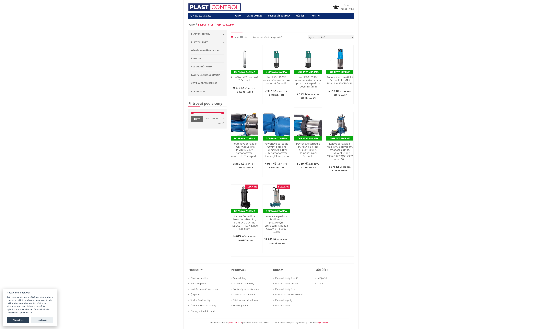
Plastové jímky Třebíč (286, 278)
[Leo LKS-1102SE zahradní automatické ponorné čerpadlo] (276, 58)
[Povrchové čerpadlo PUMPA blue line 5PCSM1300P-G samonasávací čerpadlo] (308, 125)
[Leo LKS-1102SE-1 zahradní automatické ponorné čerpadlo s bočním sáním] (308, 58)
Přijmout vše (18, 320)
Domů (191, 24)
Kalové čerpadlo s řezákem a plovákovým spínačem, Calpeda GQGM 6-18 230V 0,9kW (276, 224)
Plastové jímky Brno (285, 289)
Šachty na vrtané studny (203, 305)
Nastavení (42, 320)
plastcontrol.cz (235, 322)
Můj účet (322, 278)
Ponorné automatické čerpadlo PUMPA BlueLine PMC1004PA (340, 80)
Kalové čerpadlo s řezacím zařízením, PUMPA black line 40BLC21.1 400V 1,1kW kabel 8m (244, 222)
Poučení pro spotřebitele (246, 289)
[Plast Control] (214, 7)
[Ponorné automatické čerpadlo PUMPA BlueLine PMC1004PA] (339, 58)
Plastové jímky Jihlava (286, 283)
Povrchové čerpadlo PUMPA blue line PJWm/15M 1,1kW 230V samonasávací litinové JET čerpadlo (276, 150)
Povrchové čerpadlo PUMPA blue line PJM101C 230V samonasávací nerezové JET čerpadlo (244, 150)
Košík (320, 283)
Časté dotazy (239, 278)
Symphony (323, 322)
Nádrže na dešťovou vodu (204, 289)
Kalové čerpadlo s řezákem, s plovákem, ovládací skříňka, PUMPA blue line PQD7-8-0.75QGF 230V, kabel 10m (339, 151)
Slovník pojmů (240, 305)
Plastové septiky (199, 278)
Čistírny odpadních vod (203, 311)
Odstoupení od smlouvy (245, 300)
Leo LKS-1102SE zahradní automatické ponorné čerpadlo (276, 80)
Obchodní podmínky (243, 283)
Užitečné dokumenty (244, 294)
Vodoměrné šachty (200, 300)
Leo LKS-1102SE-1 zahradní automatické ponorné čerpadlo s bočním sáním (308, 81)
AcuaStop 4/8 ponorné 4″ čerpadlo (244, 78)
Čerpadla (195, 294)
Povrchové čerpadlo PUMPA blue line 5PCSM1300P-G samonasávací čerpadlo (308, 150)
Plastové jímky (198, 283)
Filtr (197, 119)
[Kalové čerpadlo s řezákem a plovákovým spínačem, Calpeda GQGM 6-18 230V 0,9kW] (276, 197)
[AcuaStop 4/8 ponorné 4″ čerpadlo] (244, 58)
